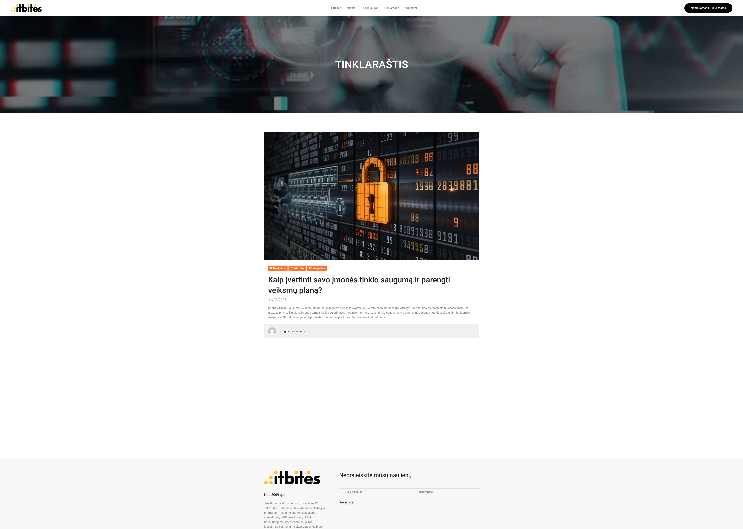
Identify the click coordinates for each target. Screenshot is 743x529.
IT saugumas (317, 268)
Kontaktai (411, 8)
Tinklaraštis (391, 8)
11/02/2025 (277, 300)
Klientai (351, 8)
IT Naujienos (278, 268)
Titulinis (336, 8)
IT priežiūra (297, 268)
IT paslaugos (370, 8)
